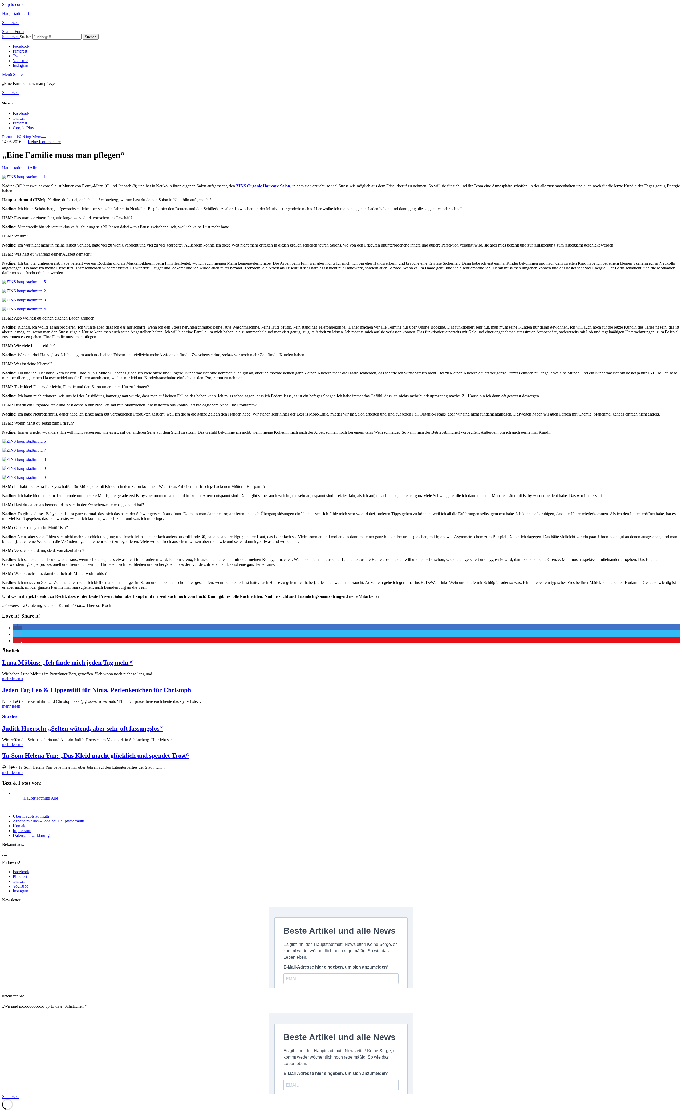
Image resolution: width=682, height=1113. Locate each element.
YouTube (20, 60)
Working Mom (29, 137)
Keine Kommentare (44, 141)
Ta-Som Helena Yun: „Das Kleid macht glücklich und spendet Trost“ (95, 755)
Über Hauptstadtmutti (31, 816)
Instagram (21, 65)
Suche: (25, 36)
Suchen (90, 37)
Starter (9, 716)
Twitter (19, 56)
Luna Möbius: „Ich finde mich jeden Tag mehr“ (67, 662)
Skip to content (14, 4)
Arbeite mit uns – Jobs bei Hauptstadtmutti (48, 821)
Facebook (21, 46)
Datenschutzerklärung (31, 835)
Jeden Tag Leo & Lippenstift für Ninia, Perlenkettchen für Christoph (96, 690)
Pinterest (20, 51)
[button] (17, 628)
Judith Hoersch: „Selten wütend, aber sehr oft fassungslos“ (82, 728)
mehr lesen (12, 678)
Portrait (8, 137)
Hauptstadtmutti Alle (19, 168)
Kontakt (19, 826)
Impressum (22, 830)
